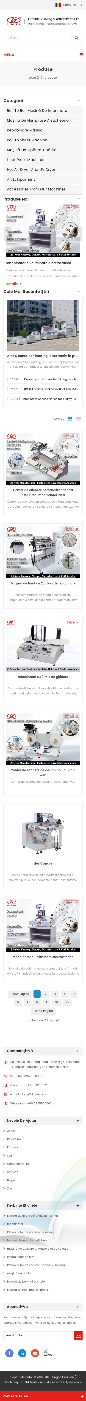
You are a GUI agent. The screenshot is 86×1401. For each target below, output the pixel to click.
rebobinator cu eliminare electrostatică (38, 263)
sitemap (12, 1172)
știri (9, 1156)
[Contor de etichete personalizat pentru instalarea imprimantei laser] (43, 459)
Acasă (34, 77)
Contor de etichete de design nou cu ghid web (43, 773)
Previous (7, 234)
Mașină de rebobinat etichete (27, 1240)
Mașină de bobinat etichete (26, 1282)
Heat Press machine (25, 160)
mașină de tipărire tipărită (32, 150)
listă (78, 418)
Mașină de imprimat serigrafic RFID (30, 1290)
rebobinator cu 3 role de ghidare (43, 677)
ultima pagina (43, 1011)
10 (56, 1002)
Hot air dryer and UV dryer (31, 170)
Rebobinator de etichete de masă (30, 1232)
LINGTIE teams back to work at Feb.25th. (51, 389)
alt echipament (21, 179)
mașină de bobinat (20, 1273)
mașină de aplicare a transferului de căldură (38, 1249)
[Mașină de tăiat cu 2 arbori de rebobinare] (43, 552)
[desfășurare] (43, 832)
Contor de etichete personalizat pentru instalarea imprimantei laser (43, 493)
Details (12, 284)
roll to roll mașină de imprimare (37, 111)
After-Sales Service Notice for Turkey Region (52, 399)
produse (12, 1147)
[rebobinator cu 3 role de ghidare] (43, 645)
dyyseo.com (73, 1382)
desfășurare (43, 863)
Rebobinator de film (20, 1257)
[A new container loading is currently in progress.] (43, 325)
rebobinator (15, 1224)
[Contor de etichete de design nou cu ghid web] (43, 739)
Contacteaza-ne (18, 1164)
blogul (11, 1180)
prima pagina (20, 994)
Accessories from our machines (36, 189)
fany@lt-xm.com (34, 1094)
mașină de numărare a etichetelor (38, 120)
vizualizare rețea (70, 418)
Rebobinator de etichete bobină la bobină (36, 1265)
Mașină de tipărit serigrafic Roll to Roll (32, 1216)
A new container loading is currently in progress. (43, 356)
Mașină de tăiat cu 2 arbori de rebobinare (43, 583)
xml (9, 1189)
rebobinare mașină (25, 130)
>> (67, 1002)
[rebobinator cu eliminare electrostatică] (43, 230)
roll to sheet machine (27, 140)
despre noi (14, 1139)
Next (78, 234)
